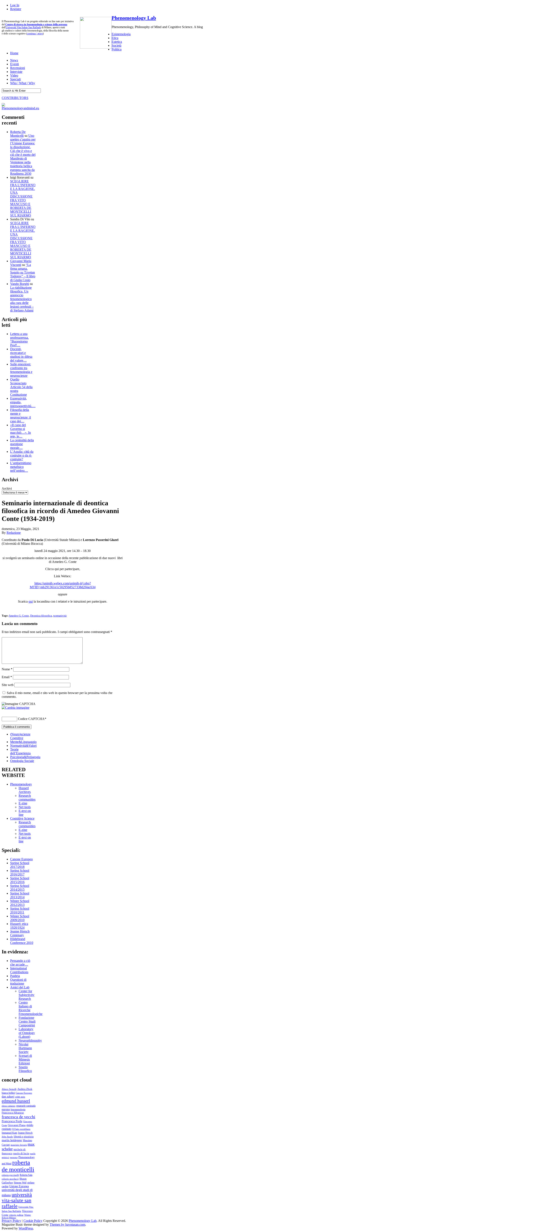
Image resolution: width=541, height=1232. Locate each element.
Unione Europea (19, 1186)
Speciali (15, 79)
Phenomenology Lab (134, 18)
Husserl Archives (25, 790)
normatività (60, 615)
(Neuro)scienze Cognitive (20, 736)
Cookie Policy (32, 1221)
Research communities (27, 797)
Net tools (25, 807)
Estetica (117, 41)
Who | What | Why (22, 83)
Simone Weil (20, 1182)
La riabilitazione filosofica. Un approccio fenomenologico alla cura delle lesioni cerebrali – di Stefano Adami (22, 299)
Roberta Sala (26, 1175)
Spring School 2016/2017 (19, 872)
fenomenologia (18, 1109)
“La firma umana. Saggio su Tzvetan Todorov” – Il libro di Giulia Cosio (22, 272)
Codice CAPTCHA (31, 719)
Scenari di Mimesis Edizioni (25, 1059)
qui (31, 601)
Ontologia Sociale (22, 761)
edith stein (20, 1096)
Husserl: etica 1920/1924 (19, 925)
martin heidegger (12, 1140)
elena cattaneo (8, 1106)
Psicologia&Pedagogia (25, 757)
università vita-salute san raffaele (17, 1200)
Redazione (14, 532)
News (14, 60)
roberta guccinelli (10, 1175)
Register (15, 9)
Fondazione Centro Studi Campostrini (27, 1021)
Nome (7, 669)
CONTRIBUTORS (15, 98)
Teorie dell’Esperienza (20, 751)
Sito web (8, 685)
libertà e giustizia (24, 1136)
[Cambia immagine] (15, 707)
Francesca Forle (12, 1121)
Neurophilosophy (30, 1040)
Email (7, 677)
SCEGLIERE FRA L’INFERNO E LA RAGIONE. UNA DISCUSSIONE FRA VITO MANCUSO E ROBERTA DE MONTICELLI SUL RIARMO (23, 198)
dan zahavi (8, 1096)
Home (14, 53)
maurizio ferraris (19, 1145)
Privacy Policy (11, 1221)
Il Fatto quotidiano (21, 1129)
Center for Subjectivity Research (26, 994)
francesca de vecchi (18, 1116)
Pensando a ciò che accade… (20, 962)
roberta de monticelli (18, 1166)
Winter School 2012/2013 (19, 903)
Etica (115, 38)
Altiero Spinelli (9, 1089)
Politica (117, 49)
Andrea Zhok (24, 1089)
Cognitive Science (22, 818)
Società (116, 45)
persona (14, 1157)
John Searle (7, 1136)
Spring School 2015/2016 (19, 880)
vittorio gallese (16, 1215)
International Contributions (19, 970)
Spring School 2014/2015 (19, 887)
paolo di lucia (21, 1153)
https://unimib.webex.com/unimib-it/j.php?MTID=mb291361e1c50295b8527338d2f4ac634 (63, 585)
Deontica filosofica (41, 615)
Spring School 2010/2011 (19, 910)
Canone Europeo (21, 859)
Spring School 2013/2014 (19, 895)
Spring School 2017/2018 (19, 865)
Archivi (7, 488)
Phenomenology (21, 784)
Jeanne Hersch (25, 1133)
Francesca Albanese (13, 1112)
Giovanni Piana (17, 1125)
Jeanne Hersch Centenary (20, 933)
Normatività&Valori (23, 745)
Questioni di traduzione (18, 981)
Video (14, 75)
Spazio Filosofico (25, 1069)
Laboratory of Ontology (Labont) (27, 1032)
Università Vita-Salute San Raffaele (23, 27)
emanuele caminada (26, 1105)
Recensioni (17, 68)
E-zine (23, 803)
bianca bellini (8, 1092)
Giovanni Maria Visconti (20, 263)
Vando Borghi (19, 284)
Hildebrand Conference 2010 (21, 941)
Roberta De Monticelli (18, 133)
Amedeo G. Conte (19, 615)
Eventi (14, 64)
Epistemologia (121, 34)
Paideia (15, 976)
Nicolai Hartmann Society (25, 1048)
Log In (14, 5)
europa (6, 1109)
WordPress (26, 1228)
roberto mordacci (10, 1179)
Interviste (16, 71)
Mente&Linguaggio (23, 742)
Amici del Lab (19, 987)
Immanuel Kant (9, 1133)
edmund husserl (16, 1100)
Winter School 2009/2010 (19, 918)
